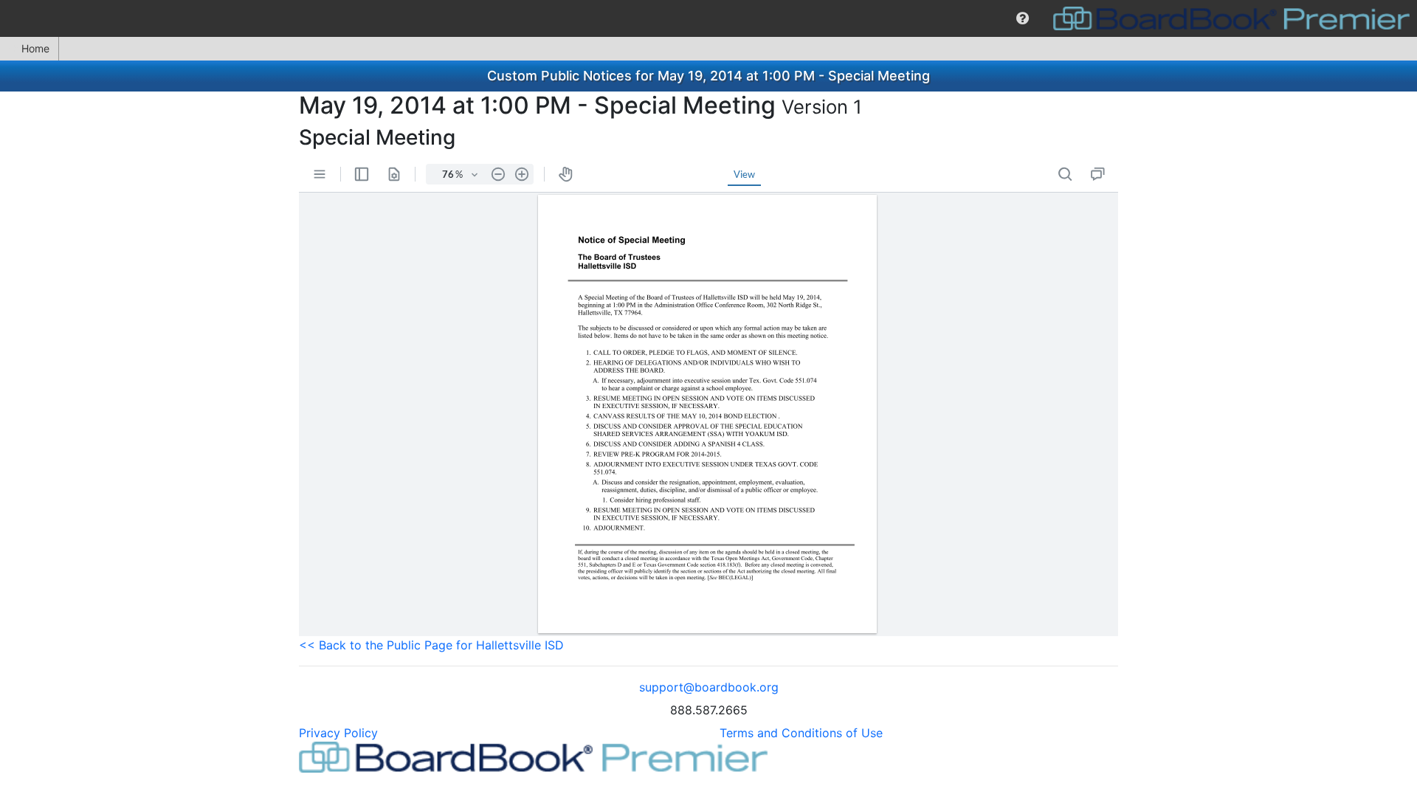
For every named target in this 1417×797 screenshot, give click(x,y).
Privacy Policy (338, 732)
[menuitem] (1022, 18)
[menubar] (708, 18)
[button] (1022, 18)
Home (35, 48)
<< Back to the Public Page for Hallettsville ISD (431, 645)
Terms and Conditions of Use (801, 732)
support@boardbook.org (709, 687)
